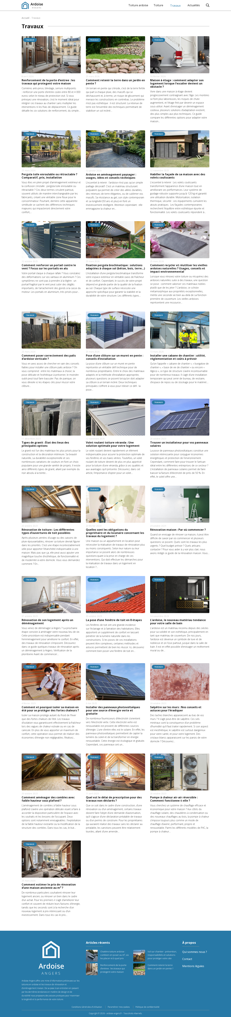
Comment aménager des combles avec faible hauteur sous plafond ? (48, 799)
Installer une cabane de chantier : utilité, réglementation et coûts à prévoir (178, 357)
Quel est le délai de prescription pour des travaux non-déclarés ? (114, 799)
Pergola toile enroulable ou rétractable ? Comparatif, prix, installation (49, 176)
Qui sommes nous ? (194, 952)
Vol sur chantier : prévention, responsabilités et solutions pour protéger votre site (162, 955)
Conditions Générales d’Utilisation (87, 1007)
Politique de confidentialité (147, 1007)
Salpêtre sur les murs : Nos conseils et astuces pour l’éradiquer (175, 709)
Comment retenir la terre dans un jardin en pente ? (115, 82)
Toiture (158, 5)
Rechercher (207, 5)
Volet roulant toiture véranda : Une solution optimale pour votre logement (113, 444)
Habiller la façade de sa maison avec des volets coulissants (177, 176)
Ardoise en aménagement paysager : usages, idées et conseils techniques (111, 176)
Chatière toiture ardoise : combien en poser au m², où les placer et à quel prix (114, 955)
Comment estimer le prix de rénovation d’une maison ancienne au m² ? (49, 886)
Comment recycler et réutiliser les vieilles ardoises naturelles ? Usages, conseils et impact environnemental (178, 268)
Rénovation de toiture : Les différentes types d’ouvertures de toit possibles (48, 531)
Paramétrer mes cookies (119, 1007)
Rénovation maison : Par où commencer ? (178, 529)
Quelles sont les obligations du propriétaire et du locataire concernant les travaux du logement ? (115, 533)
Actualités (194, 5)
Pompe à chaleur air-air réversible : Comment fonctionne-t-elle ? (174, 799)
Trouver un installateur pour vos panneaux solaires (179, 444)
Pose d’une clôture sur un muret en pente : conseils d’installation (114, 357)
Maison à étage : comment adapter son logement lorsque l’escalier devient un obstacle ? (177, 83)
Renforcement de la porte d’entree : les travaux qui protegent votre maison (48, 82)
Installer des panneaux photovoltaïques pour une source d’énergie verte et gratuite (113, 710)
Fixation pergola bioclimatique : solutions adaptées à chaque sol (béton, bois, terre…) (115, 267)
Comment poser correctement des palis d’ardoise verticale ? (49, 357)
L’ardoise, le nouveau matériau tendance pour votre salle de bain (178, 621)
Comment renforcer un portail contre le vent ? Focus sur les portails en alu (49, 267)
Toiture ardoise (138, 5)
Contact (187, 959)
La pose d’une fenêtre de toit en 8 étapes (114, 620)
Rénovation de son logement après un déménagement (47, 621)
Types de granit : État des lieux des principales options (45, 444)
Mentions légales (193, 966)
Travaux (175, 5)
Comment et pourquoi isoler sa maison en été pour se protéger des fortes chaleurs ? (50, 709)
